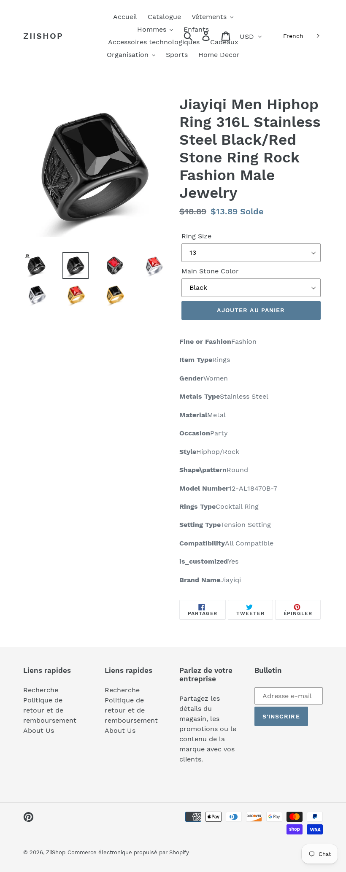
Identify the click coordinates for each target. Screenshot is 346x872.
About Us (38, 730)
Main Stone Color (210, 271)
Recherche (40, 690)
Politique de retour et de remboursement (49, 710)
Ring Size (196, 236)
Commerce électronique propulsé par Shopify (128, 852)
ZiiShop (43, 36)
